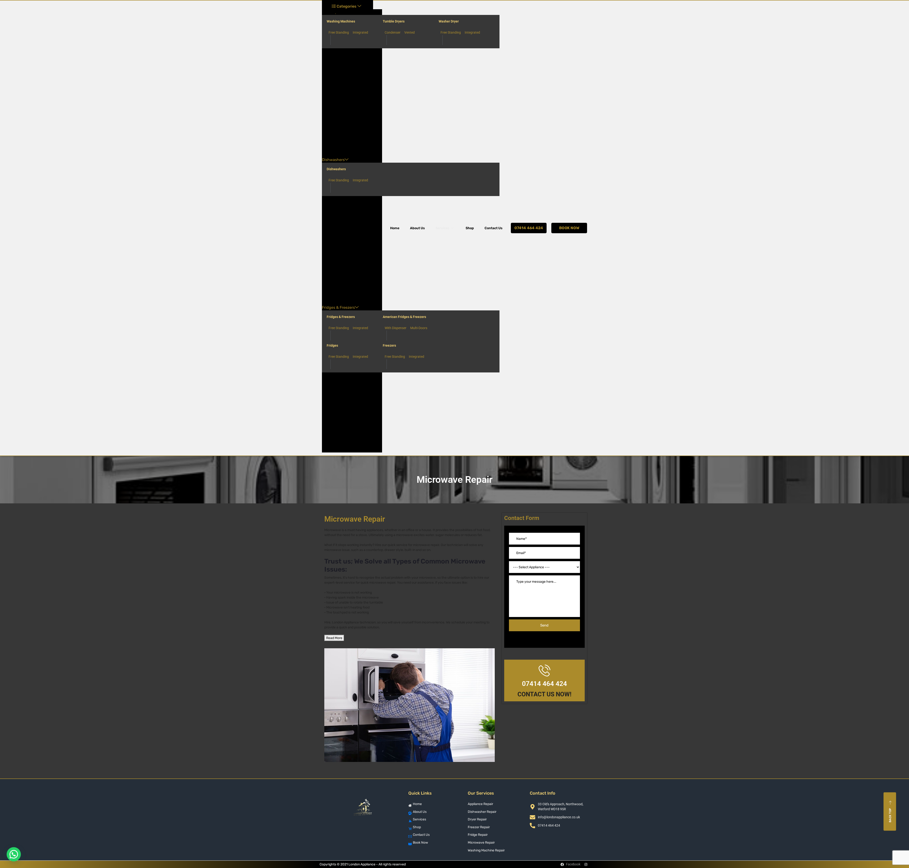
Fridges (332, 345)
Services (443, 228)
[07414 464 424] (544, 670)
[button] (14, 854)
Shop (470, 228)
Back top (890, 815)
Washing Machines (341, 21)
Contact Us (494, 228)
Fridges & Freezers (338, 307)
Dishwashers (333, 159)
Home (394, 228)
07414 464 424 (544, 684)
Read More (334, 638)
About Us (417, 228)
